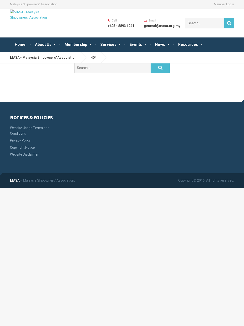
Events (136, 44)
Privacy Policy (20, 140)
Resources (188, 44)
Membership (76, 44)
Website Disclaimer (24, 154)
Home (20, 44)
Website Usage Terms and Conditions (29, 130)
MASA (15, 180)
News (160, 44)
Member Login (224, 4)
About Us (43, 44)
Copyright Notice (22, 147)
